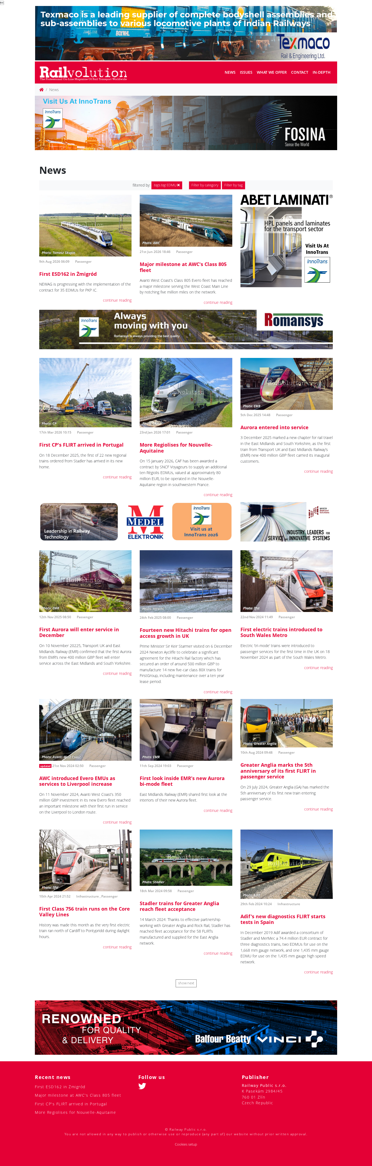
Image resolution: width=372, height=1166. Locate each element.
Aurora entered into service (274, 427)
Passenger (83, 261)
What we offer (272, 72)
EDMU (165, 185)
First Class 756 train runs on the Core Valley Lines (84, 911)
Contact (299, 72)
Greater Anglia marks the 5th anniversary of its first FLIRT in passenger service (278, 771)
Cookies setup (186, 1144)
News (230, 72)
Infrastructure (87, 896)
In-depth (322, 72)
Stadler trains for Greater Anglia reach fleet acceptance (179, 906)
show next (186, 983)
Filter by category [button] (204, 185)
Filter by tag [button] (233, 185)
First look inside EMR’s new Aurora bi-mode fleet (182, 781)
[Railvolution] (86, 72)
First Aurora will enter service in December (79, 632)
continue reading (117, 300)
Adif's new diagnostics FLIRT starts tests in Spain (282, 919)
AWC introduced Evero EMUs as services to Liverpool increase (77, 781)
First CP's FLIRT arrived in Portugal (81, 444)
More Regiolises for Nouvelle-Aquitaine (176, 447)
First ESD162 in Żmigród (68, 274)
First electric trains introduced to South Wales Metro (281, 632)
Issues (246, 72)
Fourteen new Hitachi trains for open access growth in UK (185, 633)
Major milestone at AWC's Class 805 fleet (183, 267)
